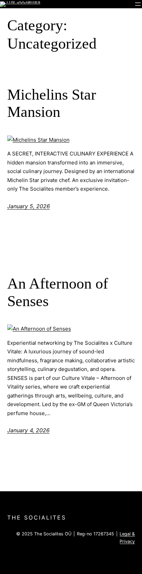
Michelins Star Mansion (51, 103)
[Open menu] (138, 4)
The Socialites (36, 517)
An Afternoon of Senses (57, 292)
